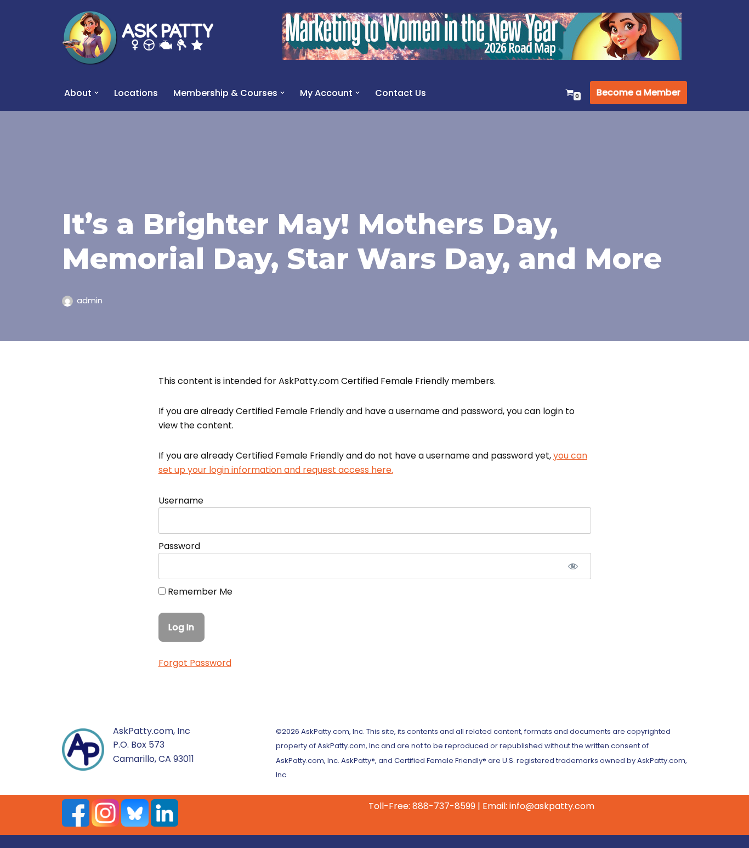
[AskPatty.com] (144, 37)
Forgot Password (194, 663)
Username (180, 500)
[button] (96, 93)
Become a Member (638, 92)
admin (90, 300)
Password (179, 546)
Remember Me (199, 591)
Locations (136, 93)
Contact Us (400, 93)
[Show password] (573, 566)
